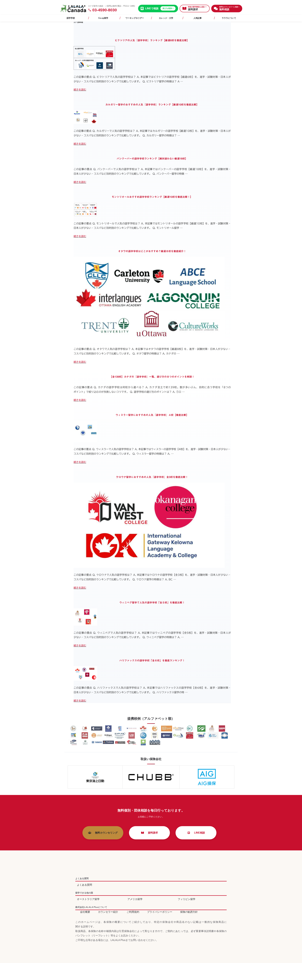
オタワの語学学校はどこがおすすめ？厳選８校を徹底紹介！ (152, 251)
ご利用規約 (133, 912)
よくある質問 (84, 884)
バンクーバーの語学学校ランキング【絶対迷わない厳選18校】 (152, 158)
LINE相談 (198, 832)
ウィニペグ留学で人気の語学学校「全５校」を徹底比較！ (152, 602)
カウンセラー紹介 (108, 912)
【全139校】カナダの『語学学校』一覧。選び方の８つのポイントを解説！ (152, 376)
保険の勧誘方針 (189, 912)
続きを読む (80, 89)
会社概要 (85, 912)
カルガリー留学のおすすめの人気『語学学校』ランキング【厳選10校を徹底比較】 (152, 104)
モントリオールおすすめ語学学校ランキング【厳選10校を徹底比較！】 (152, 197)
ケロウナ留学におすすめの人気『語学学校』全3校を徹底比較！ (152, 477)
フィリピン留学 (186, 899)
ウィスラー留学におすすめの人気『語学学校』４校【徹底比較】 (152, 415)
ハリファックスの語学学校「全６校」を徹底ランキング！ (152, 660)
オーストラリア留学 (88, 899)
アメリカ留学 (135, 899)
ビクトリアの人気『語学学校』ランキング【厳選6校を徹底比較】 (152, 40)
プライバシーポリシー (159, 912)
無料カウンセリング (105, 832)
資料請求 (151, 832)
